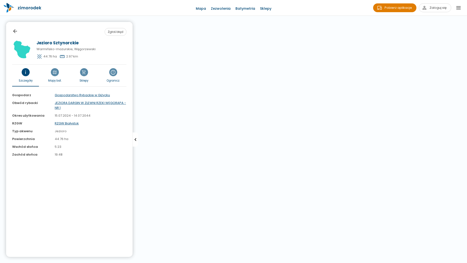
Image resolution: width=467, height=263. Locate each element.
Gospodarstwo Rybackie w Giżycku (82, 95)
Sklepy (265, 8)
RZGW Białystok (67, 123)
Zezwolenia (221, 8)
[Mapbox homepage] (3, 260)
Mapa (201, 8)
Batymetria (245, 8)
